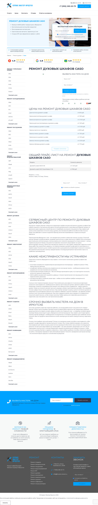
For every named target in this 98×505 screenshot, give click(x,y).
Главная (9, 55)
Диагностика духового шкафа (38, 112)
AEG (9, 73)
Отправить (82, 483)
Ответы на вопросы (45, 13)
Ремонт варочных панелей (13, 186)
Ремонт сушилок (13, 301)
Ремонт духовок (17, 55)
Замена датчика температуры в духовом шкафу (43, 123)
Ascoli (10, 197)
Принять (5, 502)
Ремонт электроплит (14, 244)
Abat (9, 102)
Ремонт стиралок (36, 462)
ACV (9, 168)
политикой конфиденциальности (77, 498)
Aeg (9, 171)
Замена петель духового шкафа (38, 133)
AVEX (10, 208)
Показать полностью (60, 148)
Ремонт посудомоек (14, 127)
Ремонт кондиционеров (15, 359)
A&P (9, 161)
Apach (10, 262)
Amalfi (10, 175)
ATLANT (10, 120)
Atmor (10, 205)
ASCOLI (10, 116)
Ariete (10, 344)
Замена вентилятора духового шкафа (40, 116)
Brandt (10, 323)
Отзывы (33, 13)
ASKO (10, 309)
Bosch (10, 319)
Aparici (10, 178)
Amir (9, 226)
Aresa (10, 88)
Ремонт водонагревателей (14, 156)
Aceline (10, 373)
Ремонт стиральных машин (14, 69)
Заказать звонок (84, 6)
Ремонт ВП (34, 471)
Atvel (9, 312)
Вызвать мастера (69, 91)
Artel (9, 113)
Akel (9, 81)
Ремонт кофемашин (14, 330)
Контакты (24, 13)
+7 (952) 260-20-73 (67, 6)
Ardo (9, 84)
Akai (9, 77)
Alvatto (10, 341)
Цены (16, 13)
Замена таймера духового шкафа (39, 144)
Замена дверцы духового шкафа (39, 126)
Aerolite (10, 380)
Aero (9, 377)
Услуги (9, 13)
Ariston (10, 91)
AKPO (10, 194)
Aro (9, 109)
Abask (10, 164)
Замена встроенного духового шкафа (40, 119)
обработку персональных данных (75, 34)
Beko (9, 316)
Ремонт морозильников (15, 273)
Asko (9, 201)
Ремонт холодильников (16, 98)
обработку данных (75, 187)
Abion (10, 366)
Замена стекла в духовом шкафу (39, 140)
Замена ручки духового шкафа (38, 137)
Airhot (10, 255)
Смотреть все (12, 95)
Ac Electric (11, 369)
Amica (10, 283)
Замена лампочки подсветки (38, 130)
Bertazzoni (11, 352)
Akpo (9, 141)
